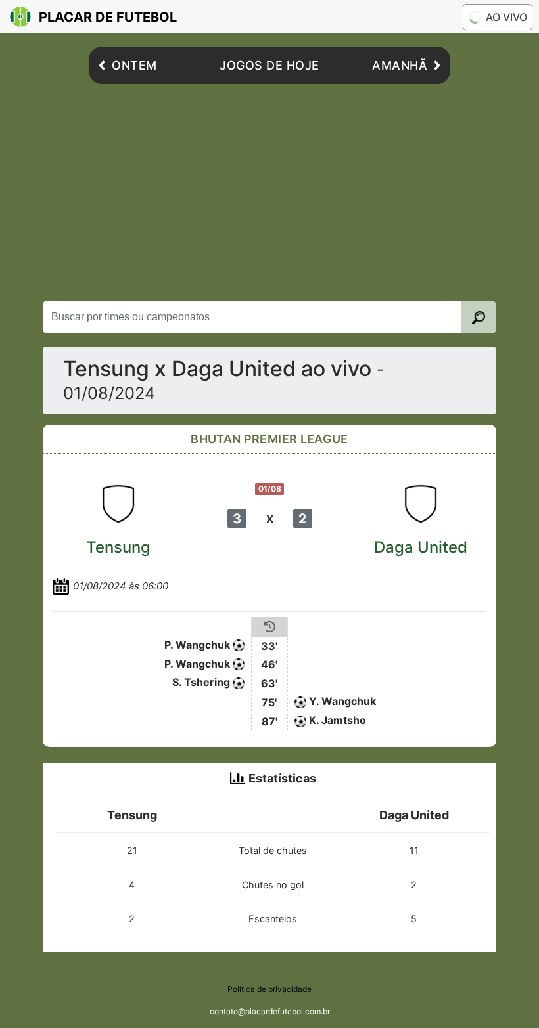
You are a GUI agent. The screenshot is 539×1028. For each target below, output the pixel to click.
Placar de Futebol (108, 17)
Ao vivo (506, 17)
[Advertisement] (269, 189)
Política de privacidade (269, 989)
